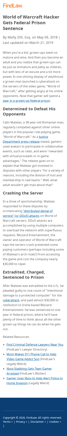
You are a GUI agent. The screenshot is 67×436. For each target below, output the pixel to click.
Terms (7, 421)
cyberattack (11, 300)
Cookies (54, 421)
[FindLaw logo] (14, 5)
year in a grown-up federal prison (26, 101)
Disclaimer (37, 421)
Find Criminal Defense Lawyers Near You (35, 345)
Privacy (20, 421)
